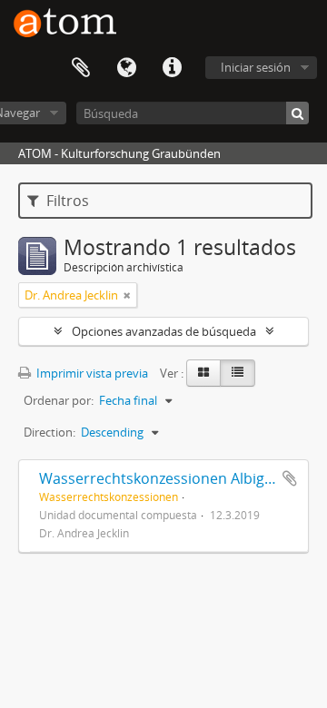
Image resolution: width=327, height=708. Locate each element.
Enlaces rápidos (171, 68)
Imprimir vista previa (91, 373)
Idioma (126, 68)
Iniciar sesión (256, 67)
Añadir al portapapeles (290, 478)
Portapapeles (81, 68)
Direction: (49, 432)
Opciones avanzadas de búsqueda (164, 331)
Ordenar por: (59, 400)
